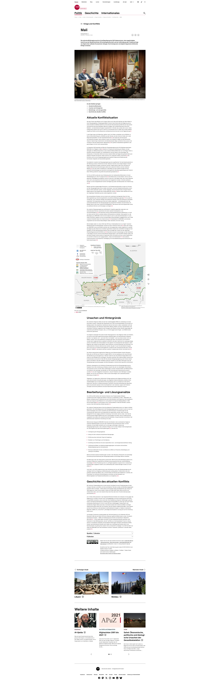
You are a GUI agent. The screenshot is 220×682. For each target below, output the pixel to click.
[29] (94, 493)
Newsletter (101, 674)
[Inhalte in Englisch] (145, 2)
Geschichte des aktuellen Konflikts (97, 111)
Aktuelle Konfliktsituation (94, 106)
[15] (123, 225)
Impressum (82, 674)
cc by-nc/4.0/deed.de (83, 310)
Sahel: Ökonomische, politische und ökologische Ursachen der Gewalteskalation (134, 636)
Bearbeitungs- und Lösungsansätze (97, 110)
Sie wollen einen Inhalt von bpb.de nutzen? (110, 553)
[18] (97, 240)
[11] (124, 198)
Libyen (77, 597)
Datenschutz (89, 674)
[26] (93, 462)
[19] (95, 349)
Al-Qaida (78, 632)
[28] (118, 475)
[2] (112, 137)
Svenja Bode (85, 34)
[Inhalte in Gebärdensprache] (141, 2)
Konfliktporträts (115, 17)
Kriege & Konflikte (98, 17)
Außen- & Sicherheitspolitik (88, 17)
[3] (110, 142)
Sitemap (95, 674)
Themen (75, 17)
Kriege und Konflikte (107, 17)
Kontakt (110, 674)
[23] (97, 402)
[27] (90, 466)
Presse (115, 674)
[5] (127, 155)
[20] (131, 349)
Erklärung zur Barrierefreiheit (133, 674)
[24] (110, 404)
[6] (91, 168)
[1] (130, 131)
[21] (91, 371)
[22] (98, 375)
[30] (92, 519)
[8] (108, 176)
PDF (77, 312)
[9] (89, 183)
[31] (91, 529)
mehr (132, 2)
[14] (110, 219)
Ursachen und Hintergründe (95, 108)
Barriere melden (122, 674)
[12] (112, 206)
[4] (102, 149)
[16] (106, 232)
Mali (121, 17)
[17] (122, 236)
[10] (115, 191)
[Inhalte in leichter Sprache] (138, 2)
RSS (106, 674)
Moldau (115, 597)
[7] (118, 171)
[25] (110, 428)
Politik (80, 17)
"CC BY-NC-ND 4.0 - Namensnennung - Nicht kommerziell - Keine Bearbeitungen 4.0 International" (116, 542)
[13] (98, 212)
